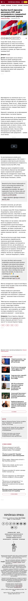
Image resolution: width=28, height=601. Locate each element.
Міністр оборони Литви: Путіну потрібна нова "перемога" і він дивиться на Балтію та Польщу (14, 423)
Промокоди (22, 539)
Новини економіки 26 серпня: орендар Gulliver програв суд (13, 471)
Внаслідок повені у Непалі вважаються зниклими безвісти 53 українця (13, 490)
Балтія (3, 325)
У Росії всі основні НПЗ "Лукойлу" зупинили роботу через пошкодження (13, 454)
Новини (3, 5)
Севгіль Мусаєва (18, 585)
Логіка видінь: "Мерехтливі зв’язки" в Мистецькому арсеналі (13, 460)
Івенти (18, 532)
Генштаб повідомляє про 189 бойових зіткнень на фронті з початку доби (13, 476)
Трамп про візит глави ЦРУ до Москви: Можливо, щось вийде (18, 377)
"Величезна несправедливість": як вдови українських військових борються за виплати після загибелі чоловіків (13, 483)
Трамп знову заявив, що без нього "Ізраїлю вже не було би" (12, 465)
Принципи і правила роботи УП (13, 537)
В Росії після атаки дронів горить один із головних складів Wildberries (18, 369)
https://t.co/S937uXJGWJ (9, 195)
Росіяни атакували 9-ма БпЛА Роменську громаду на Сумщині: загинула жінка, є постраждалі (11, 449)
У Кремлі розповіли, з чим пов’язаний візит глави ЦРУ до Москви (18, 360)
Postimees (11, 287)
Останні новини (6, 444)
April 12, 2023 (16, 278)
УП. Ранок (14, 5)
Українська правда (5, 18)
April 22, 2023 (5, 199)
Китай (8, 325)
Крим (12, 325)
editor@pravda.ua (18, 587)
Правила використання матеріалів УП (14, 534)
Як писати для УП (7, 539)
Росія (16, 325)
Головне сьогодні (7, 356)
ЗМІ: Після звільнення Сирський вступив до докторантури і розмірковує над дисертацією (17, 386)
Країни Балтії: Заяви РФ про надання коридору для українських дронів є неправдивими (13, 429)
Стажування (15, 539)
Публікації (8, 5)
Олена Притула (18, 586)
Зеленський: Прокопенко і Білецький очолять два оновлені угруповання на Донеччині (18, 395)
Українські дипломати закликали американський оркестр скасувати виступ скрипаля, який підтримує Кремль (18, 404)
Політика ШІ (9, 535)
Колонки (20, 5)
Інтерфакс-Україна (16, 562)
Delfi (8, 54)
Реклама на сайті (12, 532)
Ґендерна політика (17, 535)
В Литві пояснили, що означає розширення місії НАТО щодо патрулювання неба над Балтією (12, 435)
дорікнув (15, 318)
